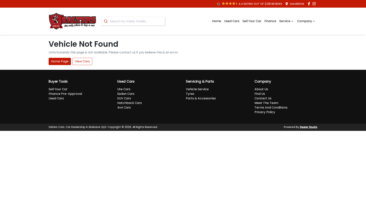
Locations (297, 4)
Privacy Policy (264, 112)
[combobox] (133, 21)
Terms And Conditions (270, 107)
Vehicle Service (197, 89)
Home (216, 21)
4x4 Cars (124, 107)
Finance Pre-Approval (65, 94)
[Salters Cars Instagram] (314, 4)
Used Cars (231, 21)
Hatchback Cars (129, 103)
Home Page (59, 61)
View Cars (82, 61)
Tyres (190, 94)
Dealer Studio (308, 127)
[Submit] (105, 21)
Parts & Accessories (201, 98)
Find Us (259, 94)
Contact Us (262, 98)
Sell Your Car (251, 21)
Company (304, 21)
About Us (261, 89)
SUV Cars (124, 98)
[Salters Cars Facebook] (309, 4)
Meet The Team (266, 103)
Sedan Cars (125, 94)
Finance (270, 21)
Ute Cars (123, 89)
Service (284, 21)
